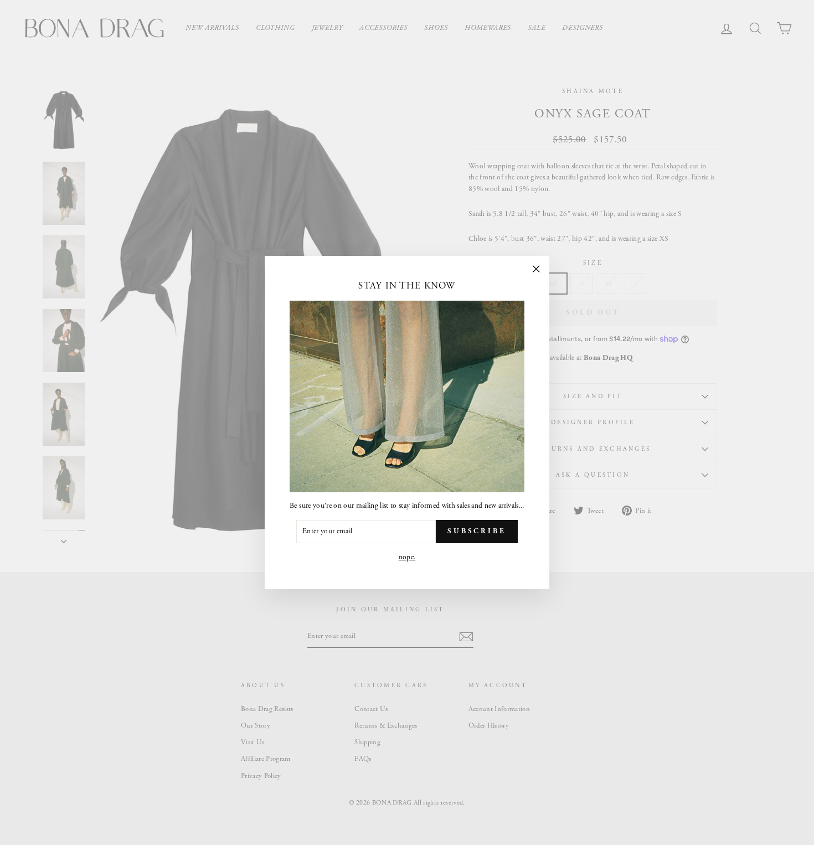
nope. (407, 557)
